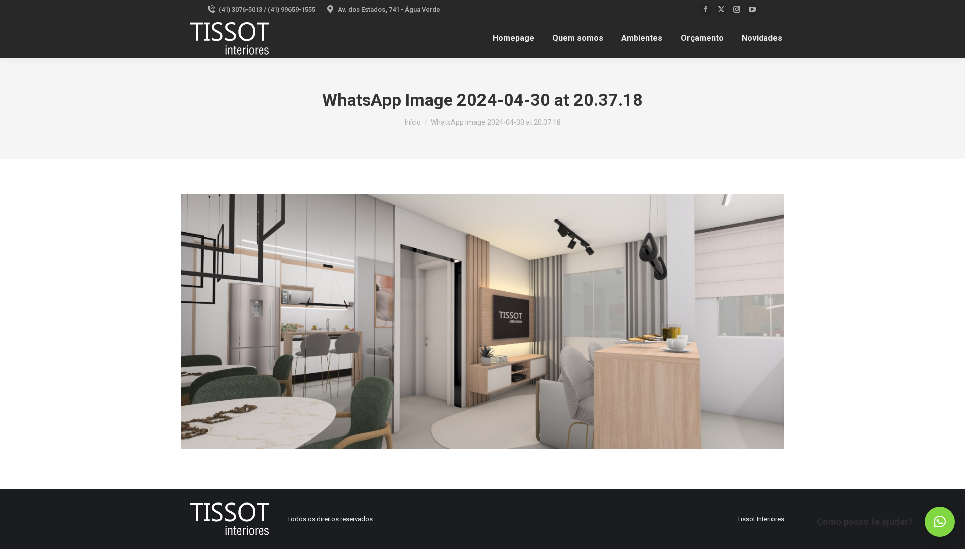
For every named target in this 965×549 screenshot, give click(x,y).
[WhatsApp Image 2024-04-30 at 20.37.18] (482, 321)
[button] (940, 522)
